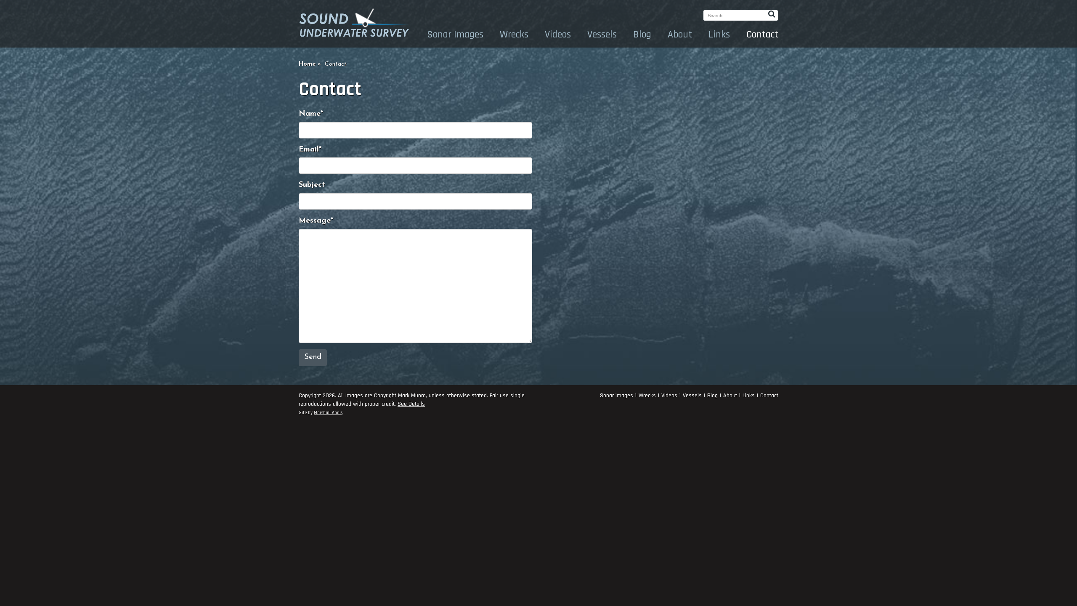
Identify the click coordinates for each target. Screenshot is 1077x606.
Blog (642, 34)
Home (307, 64)
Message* (316, 221)
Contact (762, 34)
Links (719, 34)
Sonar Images (455, 34)
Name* (311, 114)
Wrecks (514, 34)
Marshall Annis (328, 413)
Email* (310, 150)
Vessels (602, 34)
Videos (558, 34)
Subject (312, 185)
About (680, 34)
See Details (411, 404)
